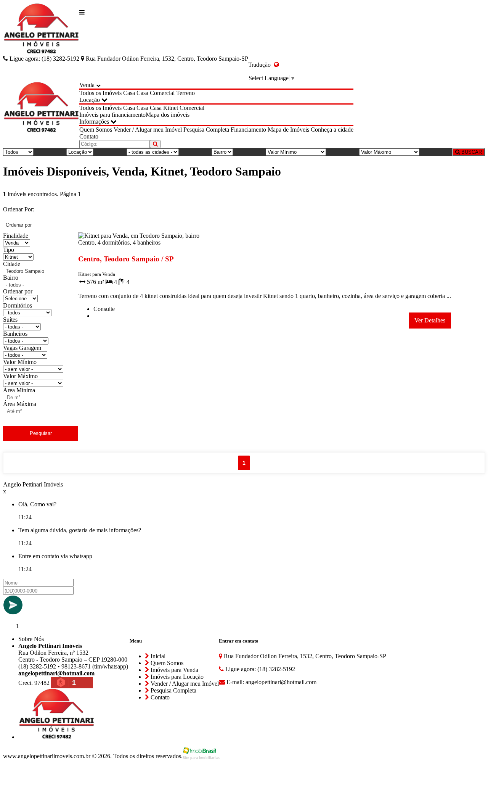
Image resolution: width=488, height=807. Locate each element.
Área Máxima (19, 404)
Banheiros (15, 333)
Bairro (10, 277)
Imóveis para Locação (176, 676)
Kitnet (170, 108)
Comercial (162, 93)
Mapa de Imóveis (288, 129)
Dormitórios (17, 305)
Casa (129, 93)
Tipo (8, 249)
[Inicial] (41, 29)
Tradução (261, 64)
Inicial (157, 656)
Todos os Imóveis (100, 93)
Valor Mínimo (20, 362)
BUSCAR (471, 152)
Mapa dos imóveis (167, 114)
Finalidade (15, 235)
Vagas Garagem (22, 348)
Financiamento (248, 129)
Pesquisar (41, 433)
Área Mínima (19, 390)
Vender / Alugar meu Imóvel (148, 129)
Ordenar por (17, 291)
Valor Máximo (20, 376)
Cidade (11, 264)
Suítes (10, 319)
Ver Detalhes (429, 320)
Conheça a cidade (332, 129)
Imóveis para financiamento (112, 114)
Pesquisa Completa (206, 129)
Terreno (185, 93)
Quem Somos (95, 129)
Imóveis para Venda (173, 670)
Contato (88, 136)
